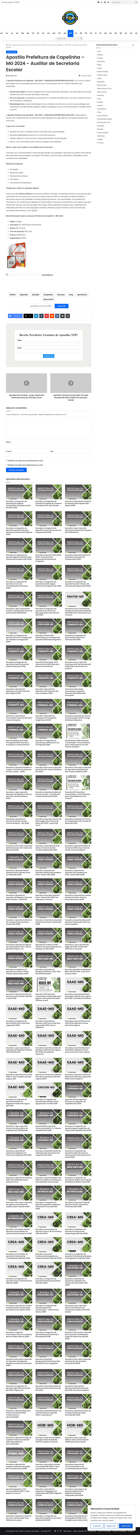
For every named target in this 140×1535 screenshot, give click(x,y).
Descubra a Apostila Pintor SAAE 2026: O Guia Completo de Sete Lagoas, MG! (19, 1077)
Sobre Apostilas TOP (80, 1531)
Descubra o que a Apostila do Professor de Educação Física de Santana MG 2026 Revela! (19, 611)
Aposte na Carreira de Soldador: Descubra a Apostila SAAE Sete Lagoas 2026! (49, 1077)
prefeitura (82, 295)
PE (91, 33)
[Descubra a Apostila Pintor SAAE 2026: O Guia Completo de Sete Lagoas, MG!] (19, 1065)
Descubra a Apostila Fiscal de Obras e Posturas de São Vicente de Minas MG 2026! (48, 848)
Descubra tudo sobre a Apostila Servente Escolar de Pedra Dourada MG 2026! (78, 1361)
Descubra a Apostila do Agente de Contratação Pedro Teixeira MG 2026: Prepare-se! (18, 947)
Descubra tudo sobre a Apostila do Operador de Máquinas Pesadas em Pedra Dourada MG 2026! (19, 1362)
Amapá (100, 58)
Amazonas (101, 61)
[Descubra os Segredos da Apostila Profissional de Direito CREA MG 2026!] (49, 1269)
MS (65, 33)
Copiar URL (61, 306)
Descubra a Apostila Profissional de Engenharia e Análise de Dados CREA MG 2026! (49, 1256)
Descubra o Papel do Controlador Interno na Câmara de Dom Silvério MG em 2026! (19, 1334)
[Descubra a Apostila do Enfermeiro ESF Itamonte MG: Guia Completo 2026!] (49, 679)
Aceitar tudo (125, 1526)
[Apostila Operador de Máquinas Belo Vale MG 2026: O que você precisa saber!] (78, 960)
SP (131, 33)
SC (126, 33)
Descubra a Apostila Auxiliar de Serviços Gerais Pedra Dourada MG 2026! (48, 1388)
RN (105, 33)
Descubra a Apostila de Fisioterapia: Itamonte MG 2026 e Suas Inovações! (19, 718)
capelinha (49, 295)
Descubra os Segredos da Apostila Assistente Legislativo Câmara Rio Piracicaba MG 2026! (48, 1205)
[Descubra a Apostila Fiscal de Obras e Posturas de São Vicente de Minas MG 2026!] (49, 836)
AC (7, 33)
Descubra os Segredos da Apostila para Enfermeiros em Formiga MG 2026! (48, 742)
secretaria (49, 299)
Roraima (100, 129)
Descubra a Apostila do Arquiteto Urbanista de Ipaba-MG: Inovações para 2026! (18, 1466)
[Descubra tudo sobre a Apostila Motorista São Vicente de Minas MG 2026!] (49, 758)
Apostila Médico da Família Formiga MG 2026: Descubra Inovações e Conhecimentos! (17, 742)
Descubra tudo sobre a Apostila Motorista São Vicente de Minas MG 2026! (48, 769)
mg (71, 295)
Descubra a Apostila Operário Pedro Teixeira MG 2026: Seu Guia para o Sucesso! (48, 897)
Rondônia (101, 126)
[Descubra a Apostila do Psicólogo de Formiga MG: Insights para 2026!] (49, 706)
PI (95, 33)
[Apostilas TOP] (70, 17)
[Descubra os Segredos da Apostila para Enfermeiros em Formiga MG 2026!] (49, 731)
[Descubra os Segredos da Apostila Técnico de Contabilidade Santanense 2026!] (19, 572)
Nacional (101, 95)
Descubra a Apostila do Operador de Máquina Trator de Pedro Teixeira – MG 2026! (19, 897)
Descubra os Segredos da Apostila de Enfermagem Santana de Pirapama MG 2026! (48, 584)
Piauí (99, 112)
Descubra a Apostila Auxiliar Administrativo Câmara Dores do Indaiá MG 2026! (18, 872)
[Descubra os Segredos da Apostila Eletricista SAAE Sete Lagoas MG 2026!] (19, 1011)
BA (28, 33)
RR (121, 33)
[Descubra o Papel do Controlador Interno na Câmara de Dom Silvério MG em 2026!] (19, 1323)
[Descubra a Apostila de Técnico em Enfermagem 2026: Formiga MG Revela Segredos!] (78, 706)
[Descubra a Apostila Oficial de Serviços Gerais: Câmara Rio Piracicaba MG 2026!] (78, 1193)
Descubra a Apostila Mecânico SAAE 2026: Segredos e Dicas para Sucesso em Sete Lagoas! (77, 1050)
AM (22, 33)
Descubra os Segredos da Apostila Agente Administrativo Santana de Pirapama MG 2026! (19, 557)
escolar (61, 295)
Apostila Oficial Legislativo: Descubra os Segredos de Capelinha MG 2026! (76, 1101)
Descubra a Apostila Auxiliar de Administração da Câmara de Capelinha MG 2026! (48, 1153)
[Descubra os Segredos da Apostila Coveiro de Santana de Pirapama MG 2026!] (49, 518)
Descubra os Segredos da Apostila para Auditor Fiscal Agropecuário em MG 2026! (47, 1101)
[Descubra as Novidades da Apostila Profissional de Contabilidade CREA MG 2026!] (19, 1244)
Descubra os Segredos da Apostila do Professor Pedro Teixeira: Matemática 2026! (17, 971)
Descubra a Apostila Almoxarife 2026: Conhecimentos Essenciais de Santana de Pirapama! (48, 558)
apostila (24, 295)
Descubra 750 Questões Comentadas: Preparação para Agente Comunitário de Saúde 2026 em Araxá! (48, 997)
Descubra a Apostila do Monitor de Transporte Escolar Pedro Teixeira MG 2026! (19, 922)
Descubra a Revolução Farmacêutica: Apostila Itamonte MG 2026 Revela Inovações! (75, 692)
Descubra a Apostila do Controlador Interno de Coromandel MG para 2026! (76, 1466)
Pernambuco (102, 109)
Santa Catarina (103, 132)
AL (12, 33)
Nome (8, 442)
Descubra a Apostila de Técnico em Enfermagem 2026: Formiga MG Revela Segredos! (78, 718)
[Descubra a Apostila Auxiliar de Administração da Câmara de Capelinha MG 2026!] (49, 1141)
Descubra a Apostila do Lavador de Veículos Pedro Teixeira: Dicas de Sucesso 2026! (78, 897)
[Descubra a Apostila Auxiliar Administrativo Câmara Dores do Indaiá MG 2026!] (19, 861)
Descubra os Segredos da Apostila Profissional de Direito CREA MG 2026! (48, 1281)
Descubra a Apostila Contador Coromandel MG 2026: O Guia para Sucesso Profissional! (48, 1466)
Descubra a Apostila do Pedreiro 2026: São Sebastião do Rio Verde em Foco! (19, 1180)
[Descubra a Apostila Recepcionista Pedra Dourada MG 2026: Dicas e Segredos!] (49, 1349)
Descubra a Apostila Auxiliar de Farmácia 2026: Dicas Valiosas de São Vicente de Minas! (77, 848)
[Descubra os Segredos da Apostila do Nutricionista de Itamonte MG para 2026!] (19, 652)
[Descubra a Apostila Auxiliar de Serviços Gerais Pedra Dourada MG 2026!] (49, 1376)
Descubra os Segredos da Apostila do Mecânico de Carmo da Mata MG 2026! (49, 1518)
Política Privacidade (104, 1531)
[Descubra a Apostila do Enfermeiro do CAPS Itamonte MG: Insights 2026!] (19, 679)
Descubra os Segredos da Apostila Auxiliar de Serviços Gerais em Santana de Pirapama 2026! (19, 531)
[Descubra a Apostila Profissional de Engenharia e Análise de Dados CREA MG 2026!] (49, 1244)
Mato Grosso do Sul (104, 88)
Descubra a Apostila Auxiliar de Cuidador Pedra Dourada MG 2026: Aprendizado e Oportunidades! (18, 1441)
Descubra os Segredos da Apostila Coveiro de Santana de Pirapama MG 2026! (48, 530)
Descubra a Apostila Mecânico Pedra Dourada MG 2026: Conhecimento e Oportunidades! (18, 1414)
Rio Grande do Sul (104, 122)
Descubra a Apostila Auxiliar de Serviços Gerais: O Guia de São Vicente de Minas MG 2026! (48, 794)
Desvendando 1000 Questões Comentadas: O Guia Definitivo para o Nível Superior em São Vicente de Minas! (77, 743)
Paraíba (100, 102)
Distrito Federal (103, 71)
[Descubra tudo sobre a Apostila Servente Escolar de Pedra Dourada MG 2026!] (78, 1349)
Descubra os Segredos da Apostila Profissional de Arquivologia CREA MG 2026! (76, 1231)
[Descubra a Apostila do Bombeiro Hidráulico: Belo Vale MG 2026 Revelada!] (49, 960)
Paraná (100, 105)
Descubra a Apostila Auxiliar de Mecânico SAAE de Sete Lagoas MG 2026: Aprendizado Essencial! (48, 1051)
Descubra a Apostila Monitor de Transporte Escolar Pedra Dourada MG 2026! (78, 1413)
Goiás (100, 78)
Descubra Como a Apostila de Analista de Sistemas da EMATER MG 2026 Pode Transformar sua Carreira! (78, 612)
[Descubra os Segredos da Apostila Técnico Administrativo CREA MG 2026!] (19, 1269)
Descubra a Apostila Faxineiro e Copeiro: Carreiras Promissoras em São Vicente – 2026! (19, 769)
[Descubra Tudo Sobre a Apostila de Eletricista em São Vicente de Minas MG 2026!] (19, 836)
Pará (99, 99)
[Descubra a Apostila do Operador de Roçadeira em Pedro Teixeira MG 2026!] (78, 861)
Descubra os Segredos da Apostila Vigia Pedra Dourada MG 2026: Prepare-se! (18, 1388)
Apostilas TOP (12, 75)
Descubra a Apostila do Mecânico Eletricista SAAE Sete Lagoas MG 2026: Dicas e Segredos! (48, 1024)
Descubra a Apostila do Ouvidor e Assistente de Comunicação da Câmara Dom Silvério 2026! (19, 1308)
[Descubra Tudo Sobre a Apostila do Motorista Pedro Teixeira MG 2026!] (49, 910)
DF (38, 33)
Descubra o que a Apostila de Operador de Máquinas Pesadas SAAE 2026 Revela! (19, 1050)
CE (33, 33)
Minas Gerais (35, 45)
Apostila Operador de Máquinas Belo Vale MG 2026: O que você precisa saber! (78, 971)
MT (59, 33)
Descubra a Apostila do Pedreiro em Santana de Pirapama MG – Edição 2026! (78, 503)
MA (54, 33)
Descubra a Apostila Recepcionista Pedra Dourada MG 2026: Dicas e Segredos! (48, 1361)
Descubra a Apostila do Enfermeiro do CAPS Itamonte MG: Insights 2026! (18, 691)
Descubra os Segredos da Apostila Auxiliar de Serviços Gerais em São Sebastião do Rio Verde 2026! (78, 1154)
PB (81, 33)
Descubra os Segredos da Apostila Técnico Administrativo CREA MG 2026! (19, 1281)
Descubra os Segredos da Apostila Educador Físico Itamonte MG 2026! (75, 637)
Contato (130, 1531)
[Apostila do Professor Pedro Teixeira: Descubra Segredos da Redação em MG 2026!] (49, 935)
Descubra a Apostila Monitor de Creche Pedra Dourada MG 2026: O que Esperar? (48, 1413)
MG (70, 33)
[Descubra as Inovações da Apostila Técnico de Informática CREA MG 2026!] (49, 1219)
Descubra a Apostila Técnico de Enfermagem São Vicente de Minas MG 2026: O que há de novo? (48, 822)
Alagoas (100, 55)
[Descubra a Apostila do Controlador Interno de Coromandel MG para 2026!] (78, 1455)
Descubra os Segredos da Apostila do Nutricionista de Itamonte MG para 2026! (17, 664)
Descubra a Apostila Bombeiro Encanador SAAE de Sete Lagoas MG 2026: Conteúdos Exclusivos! (78, 996)
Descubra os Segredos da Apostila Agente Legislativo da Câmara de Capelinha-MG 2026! (78, 1128)
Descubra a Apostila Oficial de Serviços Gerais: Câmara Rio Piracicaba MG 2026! (77, 1204)
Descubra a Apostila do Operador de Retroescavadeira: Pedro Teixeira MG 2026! (48, 872)
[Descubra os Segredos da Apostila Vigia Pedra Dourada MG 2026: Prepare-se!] (19, 1376)
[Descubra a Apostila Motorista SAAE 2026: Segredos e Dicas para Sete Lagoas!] (78, 1011)
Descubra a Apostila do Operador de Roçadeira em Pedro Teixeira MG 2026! (76, 872)
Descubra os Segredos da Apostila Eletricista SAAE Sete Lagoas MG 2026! (18, 1023)
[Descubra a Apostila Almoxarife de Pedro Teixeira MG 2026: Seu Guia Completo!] (78, 910)
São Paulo (101, 136)
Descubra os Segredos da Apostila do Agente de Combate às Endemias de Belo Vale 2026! (78, 1180)
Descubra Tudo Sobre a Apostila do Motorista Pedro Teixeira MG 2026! (49, 922)
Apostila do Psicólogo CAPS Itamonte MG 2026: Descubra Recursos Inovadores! (47, 664)
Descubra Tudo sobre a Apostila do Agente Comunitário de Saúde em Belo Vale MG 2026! (19, 1204)
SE (136, 33)
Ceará (100, 68)
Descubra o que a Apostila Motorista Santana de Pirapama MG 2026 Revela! (78, 530)
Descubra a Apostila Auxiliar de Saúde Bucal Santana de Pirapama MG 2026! (77, 557)
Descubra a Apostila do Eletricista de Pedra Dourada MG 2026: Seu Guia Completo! (77, 1388)
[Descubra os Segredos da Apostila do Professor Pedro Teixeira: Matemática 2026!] (19, 960)
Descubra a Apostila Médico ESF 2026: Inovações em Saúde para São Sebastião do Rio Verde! (48, 1180)
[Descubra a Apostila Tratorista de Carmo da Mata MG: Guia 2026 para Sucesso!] (19, 1506)
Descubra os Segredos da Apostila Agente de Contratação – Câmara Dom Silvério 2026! (47, 1309)
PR (86, 33)
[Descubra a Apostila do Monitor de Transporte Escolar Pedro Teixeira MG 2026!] (19, 910)
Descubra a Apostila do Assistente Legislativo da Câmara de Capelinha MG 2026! (19, 1153)
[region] (112, 1518)
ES (43, 33)
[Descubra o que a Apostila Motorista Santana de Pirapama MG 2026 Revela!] (78, 518)
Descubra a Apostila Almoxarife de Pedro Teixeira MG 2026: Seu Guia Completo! (78, 922)
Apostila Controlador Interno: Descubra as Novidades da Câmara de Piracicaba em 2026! (19, 1231)
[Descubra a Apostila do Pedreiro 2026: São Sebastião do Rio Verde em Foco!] (19, 1168)
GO (48, 33)
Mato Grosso (102, 85)
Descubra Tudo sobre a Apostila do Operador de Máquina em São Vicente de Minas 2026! (78, 769)
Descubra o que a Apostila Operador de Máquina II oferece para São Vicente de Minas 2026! (19, 795)
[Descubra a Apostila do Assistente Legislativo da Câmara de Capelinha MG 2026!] (19, 1141)
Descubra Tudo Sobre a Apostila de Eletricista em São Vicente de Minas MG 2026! (19, 848)
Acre (99, 51)
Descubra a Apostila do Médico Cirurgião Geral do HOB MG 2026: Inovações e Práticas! (48, 1440)
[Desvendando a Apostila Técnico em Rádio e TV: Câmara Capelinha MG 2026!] (49, 1116)
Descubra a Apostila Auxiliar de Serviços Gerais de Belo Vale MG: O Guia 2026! (19, 996)
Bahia (100, 65)
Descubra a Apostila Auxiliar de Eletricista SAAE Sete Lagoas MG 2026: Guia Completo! (78, 1077)
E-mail (9, 451)
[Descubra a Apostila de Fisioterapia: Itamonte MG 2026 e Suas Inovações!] (19, 706)
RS (111, 33)
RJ (100, 33)
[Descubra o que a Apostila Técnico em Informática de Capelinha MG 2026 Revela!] (19, 1116)
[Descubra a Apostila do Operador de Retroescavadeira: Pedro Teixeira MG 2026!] (49, 861)
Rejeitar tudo (111, 1526)
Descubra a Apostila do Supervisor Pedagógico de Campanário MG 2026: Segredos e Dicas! (49, 1492)
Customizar (97, 1526)
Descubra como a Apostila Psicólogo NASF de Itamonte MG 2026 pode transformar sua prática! (78, 665)
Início (9, 45)
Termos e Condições (119, 1531)
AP (17, 33)
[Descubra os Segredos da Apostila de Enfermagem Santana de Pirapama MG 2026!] (49, 572)
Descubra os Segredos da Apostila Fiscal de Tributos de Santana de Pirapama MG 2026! (78, 584)
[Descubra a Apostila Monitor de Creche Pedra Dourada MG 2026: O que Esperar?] (49, 1401)
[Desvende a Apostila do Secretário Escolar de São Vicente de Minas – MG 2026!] (19, 809)
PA (76, 33)
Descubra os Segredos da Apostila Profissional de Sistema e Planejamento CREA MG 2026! (78, 1256)
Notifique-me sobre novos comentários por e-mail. (25, 460)
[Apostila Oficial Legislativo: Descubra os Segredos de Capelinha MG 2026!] (78, 1089)
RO (116, 33)
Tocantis (101, 143)
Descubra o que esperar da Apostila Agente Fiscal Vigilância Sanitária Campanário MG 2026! (76, 1492)
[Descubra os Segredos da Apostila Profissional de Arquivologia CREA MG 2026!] (78, 1219)
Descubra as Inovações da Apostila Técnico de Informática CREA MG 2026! (49, 1231)
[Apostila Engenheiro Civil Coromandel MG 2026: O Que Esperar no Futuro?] (19, 1479)
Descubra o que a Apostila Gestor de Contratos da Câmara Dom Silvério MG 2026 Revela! (77, 1309)
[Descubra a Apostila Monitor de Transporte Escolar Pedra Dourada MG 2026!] (78, 1401)
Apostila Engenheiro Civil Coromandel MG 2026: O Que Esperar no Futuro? (17, 1491)
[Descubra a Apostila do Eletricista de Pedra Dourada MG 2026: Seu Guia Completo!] (78, 1376)
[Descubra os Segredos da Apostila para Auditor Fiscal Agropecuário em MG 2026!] (49, 1089)
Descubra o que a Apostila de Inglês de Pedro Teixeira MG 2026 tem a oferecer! (77, 947)
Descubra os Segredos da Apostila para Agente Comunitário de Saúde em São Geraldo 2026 (18, 504)
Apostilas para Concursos (21, 45)
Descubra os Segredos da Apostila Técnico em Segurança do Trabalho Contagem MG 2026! (19, 638)
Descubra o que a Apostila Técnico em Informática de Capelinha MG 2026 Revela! (17, 1128)
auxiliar (36, 295)
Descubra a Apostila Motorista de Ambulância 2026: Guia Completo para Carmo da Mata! (78, 1518)
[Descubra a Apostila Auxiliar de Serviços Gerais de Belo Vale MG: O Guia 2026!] (19, 984)
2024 (13, 295)
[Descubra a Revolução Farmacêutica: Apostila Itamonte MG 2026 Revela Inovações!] (78, 679)
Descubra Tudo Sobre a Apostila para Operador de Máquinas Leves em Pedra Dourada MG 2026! (78, 1335)
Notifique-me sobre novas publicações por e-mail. (25, 465)
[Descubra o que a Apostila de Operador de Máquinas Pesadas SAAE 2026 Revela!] (19, 1038)
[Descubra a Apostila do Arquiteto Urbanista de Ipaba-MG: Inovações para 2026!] (19, 1455)
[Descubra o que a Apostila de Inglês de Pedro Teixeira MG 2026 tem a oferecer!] (78, 935)
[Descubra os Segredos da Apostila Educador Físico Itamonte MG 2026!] (78, 626)
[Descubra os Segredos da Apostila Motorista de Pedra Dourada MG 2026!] (49, 1323)
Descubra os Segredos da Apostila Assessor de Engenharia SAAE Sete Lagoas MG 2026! (18, 1102)
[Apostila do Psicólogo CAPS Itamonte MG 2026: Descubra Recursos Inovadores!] (49, 652)
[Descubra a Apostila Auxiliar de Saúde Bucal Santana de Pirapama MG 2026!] (78, 545)
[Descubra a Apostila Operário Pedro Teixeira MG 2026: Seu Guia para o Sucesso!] (49, 885)
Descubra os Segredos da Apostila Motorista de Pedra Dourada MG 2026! (47, 1334)
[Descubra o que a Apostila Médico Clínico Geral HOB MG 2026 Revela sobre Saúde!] (78, 1428)
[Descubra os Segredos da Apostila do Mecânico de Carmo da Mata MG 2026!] (49, 1506)
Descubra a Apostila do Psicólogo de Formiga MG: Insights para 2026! (46, 718)
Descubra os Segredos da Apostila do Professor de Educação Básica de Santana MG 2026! (47, 612)
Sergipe (100, 139)
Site (51, 451)
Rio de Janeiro (103, 115)
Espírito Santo (102, 75)
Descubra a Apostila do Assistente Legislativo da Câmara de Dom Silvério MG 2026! (76, 1282)
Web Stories (67, 1531)
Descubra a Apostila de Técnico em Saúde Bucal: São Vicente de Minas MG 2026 (78, 821)
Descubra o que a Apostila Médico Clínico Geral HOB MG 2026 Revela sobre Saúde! (77, 1440)
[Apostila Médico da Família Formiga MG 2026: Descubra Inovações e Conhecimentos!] (19, 731)
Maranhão (101, 82)
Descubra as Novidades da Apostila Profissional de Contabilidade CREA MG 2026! (18, 1256)
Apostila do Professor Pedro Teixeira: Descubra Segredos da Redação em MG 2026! (48, 947)
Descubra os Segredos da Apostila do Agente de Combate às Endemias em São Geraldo (49, 503)
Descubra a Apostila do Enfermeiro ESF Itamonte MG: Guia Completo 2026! (47, 691)
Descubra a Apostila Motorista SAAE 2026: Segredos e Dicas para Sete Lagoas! (77, 1023)
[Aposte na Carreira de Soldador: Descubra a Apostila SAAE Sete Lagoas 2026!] (49, 1065)
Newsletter (92, 1531)
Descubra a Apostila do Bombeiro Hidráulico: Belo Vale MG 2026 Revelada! (48, 971)
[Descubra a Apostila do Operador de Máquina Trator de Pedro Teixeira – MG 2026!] (19, 885)
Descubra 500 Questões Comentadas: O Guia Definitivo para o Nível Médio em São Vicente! (77, 795)
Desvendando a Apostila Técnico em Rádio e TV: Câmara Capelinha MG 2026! (48, 1128)
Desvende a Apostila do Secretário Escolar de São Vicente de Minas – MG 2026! (17, 821)
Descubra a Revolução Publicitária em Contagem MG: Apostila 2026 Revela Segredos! (48, 637)
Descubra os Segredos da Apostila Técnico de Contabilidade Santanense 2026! (17, 585)
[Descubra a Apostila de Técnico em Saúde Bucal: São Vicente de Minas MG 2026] (78, 809)
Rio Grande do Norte (105, 119)
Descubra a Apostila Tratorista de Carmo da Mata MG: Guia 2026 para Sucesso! (18, 1518)
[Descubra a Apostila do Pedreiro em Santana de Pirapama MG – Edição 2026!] (78, 492)
